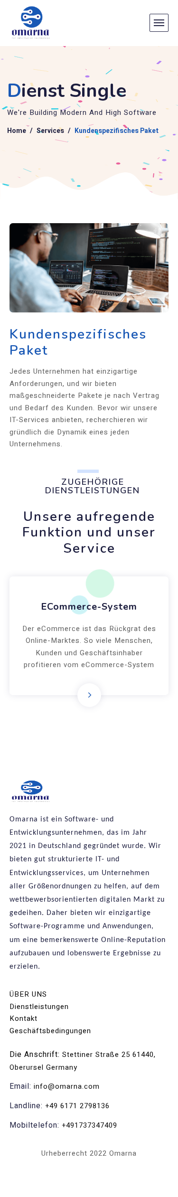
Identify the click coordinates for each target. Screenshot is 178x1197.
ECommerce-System (89, 606)
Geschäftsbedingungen (50, 1031)
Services (50, 131)
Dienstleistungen (39, 1006)
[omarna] (31, 23)
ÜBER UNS (28, 994)
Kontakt (23, 1018)
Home (16, 131)
